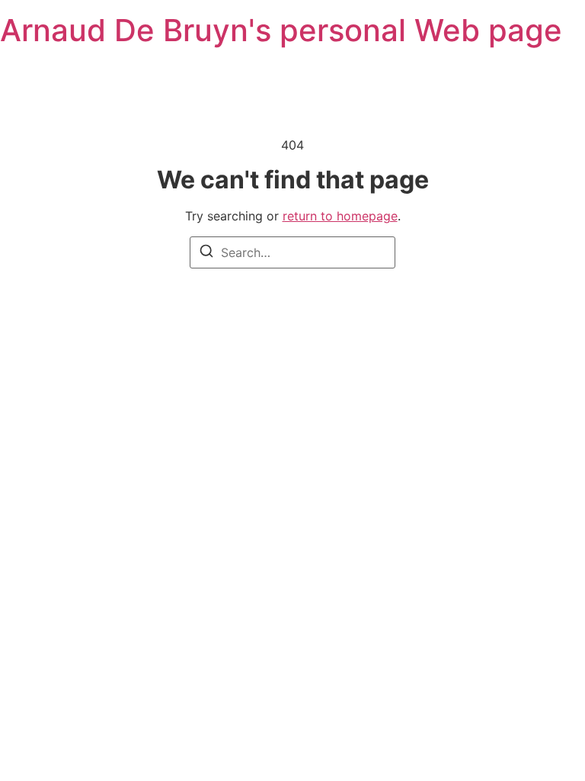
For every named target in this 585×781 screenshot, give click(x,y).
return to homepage (340, 215)
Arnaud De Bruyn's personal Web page (281, 30)
